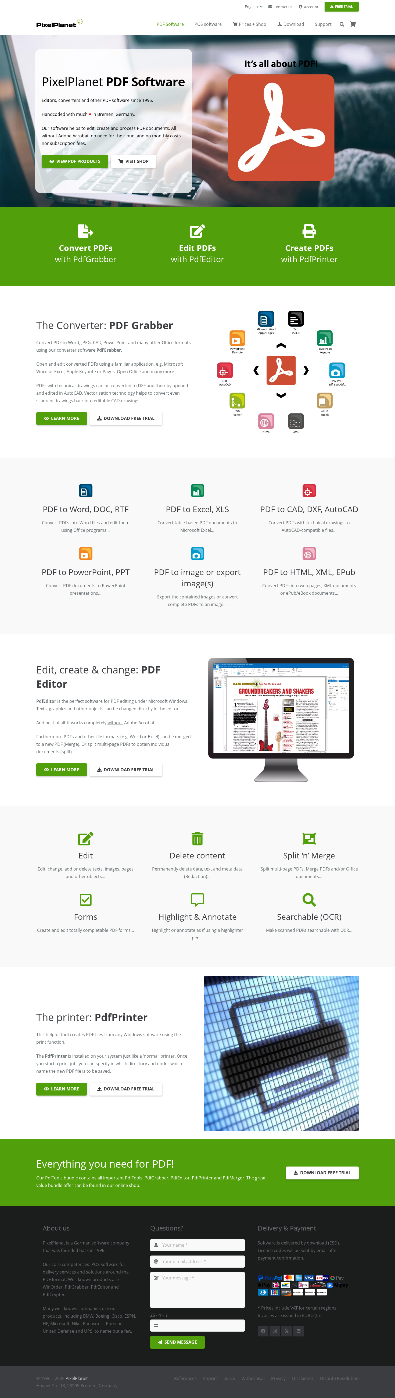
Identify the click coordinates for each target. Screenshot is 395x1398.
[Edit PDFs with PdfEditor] (197, 231)
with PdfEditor (197, 253)
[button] (253, 6)
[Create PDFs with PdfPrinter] (309, 231)
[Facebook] (263, 1331)
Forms (85, 916)
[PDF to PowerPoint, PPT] (85, 553)
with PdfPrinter (309, 253)
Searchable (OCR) (309, 916)
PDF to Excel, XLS (197, 509)
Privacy (278, 1378)
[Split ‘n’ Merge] (309, 838)
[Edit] (85, 838)
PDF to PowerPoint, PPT (86, 571)
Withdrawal (253, 1378)
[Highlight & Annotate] (197, 900)
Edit (85, 855)
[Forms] (86, 900)
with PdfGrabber (85, 253)
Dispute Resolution (339, 1378)
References (185, 1378)
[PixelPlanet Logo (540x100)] (59, 23)
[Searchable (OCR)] (309, 900)
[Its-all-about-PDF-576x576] (281, 121)
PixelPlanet (77, 1378)
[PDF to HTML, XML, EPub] (309, 553)
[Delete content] (197, 838)
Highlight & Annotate (197, 916)
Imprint (210, 1378)
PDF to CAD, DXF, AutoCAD (309, 509)
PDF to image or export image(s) (197, 577)
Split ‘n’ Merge (309, 855)
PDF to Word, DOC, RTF (85, 509)
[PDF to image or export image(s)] (197, 553)
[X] (286, 1331)
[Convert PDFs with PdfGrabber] (85, 231)
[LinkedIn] (298, 1331)
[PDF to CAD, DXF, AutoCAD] (309, 490)
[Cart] (353, 24)
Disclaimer (303, 1378)
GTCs (230, 1378)
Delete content (197, 855)
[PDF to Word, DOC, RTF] (85, 490)
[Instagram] (275, 1331)
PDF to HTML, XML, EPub (309, 571)
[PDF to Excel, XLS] (197, 490)
